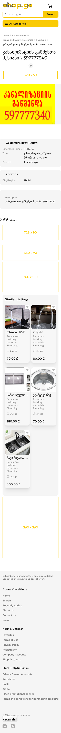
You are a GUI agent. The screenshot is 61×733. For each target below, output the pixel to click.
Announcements (20, 35)
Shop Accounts (12, 659)
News (6, 620)
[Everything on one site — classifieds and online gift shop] (18, 8)
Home (6, 35)
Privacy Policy (11, 644)
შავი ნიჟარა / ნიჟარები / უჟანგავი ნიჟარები (17, 458)
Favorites (8, 634)
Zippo (6, 688)
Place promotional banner (18, 693)
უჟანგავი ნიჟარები (43, 395)
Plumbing (41, 39)
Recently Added (12, 605)
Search (7, 600)
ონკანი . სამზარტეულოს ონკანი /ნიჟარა (17, 332)
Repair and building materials (18, 39)
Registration (10, 649)
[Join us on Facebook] (5, 726)
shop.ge (26, 715)
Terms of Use (10, 639)
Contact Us (9, 615)
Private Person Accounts (17, 674)
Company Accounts (14, 654)
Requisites (9, 679)
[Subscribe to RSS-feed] (13, 726)
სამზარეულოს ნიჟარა (17, 395)
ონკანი (38, 332)
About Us (8, 610)
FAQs (6, 684)
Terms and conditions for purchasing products (30, 698)
